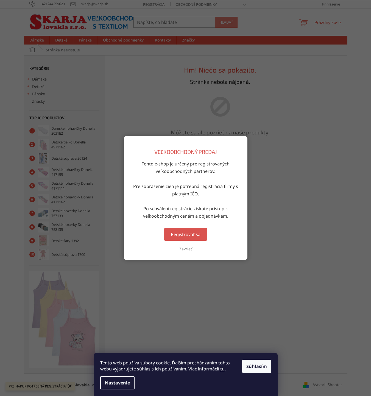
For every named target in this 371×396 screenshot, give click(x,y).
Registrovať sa (185, 234)
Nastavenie (117, 383)
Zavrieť (185, 248)
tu (222, 369)
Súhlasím (256, 366)
